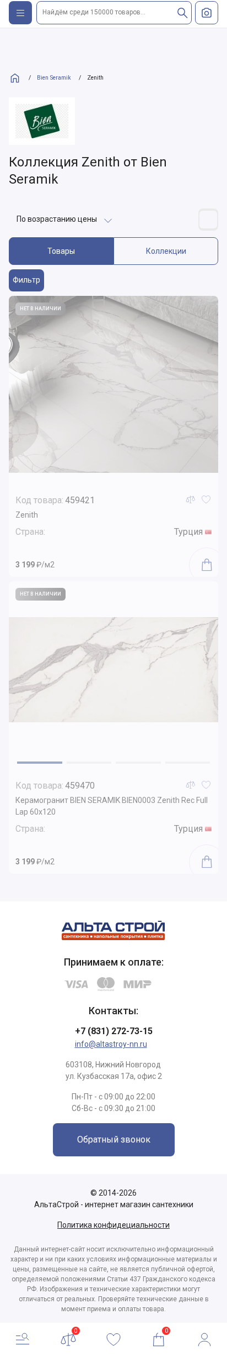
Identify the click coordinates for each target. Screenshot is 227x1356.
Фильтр (26, 279)
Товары (61, 251)
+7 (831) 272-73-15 (114, 1031)
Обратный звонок (113, 1139)
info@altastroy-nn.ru (111, 1044)
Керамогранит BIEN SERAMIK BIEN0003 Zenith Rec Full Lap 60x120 (111, 806)
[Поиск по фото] (206, 12)
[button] (39, 763)
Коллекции (166, 251)
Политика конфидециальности (113, 1225)
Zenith (26, 514)
